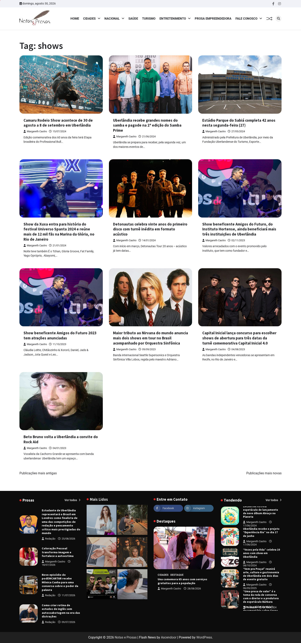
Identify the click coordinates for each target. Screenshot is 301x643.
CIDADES (89, 18)
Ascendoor (168, 637)
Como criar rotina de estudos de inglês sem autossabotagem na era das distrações (61, 610)
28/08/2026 (194, 588)
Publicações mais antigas (38, 473)
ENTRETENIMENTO (173, 18)
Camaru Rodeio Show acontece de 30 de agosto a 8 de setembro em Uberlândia (58, 123)
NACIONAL (112, 18)
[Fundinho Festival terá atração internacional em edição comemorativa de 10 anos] (132, 553)
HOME (74, 18)
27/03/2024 (269, 586)
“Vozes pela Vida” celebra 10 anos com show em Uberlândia (261, 532)
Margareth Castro (37, 131)
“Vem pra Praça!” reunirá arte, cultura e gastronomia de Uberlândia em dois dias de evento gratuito (261, 553)
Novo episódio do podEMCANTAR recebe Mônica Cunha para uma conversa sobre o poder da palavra (60, 582)
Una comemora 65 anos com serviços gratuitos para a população (182, 581)
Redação (50, 538)
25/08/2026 (68, 538)
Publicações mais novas (264, 473)
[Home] (102, 520)
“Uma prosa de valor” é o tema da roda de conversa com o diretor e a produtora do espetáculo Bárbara (261, 576)
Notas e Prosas (126, 637)
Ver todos (71, 500)
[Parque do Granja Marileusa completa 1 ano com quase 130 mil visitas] (132, 520)
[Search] (278, 19)
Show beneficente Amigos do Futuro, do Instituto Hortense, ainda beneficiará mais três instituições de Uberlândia (239, 229)
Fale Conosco (246, 18)
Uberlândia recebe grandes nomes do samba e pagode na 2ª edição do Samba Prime (147, 125)
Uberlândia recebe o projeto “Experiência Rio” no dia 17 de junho (261, 511)
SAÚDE (133, 18)
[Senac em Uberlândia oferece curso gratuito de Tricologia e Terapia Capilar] (132, 585)
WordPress (204, 637)
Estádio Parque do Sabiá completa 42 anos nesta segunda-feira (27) (238, 123)
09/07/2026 (68, 622)
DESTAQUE (176, 574)
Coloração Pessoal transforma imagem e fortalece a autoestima (58, 552)
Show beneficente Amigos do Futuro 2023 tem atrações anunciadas (60, 335)
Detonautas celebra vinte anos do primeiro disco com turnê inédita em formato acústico (150, 229)
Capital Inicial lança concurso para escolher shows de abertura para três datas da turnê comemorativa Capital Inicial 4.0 (239, 338)
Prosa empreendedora (213, 18)
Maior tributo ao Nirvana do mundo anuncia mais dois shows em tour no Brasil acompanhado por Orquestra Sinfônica (150, 338)
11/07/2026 (68, 595)
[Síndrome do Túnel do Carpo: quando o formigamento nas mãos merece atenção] (102, 553)
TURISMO (148, 18)
